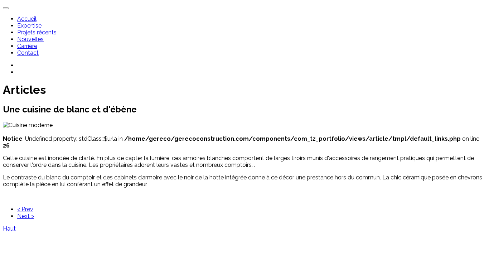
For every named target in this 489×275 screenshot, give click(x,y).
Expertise (29, 25)
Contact (28, 52)
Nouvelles (30, 39)
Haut (9, 228)
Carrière (27, 46)
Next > (25, 216)
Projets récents (37, 32)
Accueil (27, 18)
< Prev (25, 209)
